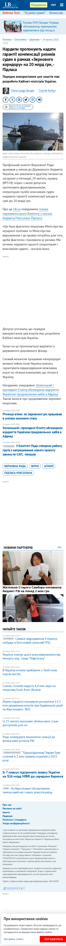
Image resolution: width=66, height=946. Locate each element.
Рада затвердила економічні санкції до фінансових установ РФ (29, 739)
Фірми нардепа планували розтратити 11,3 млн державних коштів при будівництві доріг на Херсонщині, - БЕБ (33, 705)
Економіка (20, 39)
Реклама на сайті (12, 808)
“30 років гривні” (34, 13)
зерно (35, 466)
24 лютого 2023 (51, 39)
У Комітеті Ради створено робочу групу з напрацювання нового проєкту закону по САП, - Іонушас (32, 450)
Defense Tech (11, 13)
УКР (53, 5)
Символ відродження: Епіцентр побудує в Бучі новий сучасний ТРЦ (30, 641)
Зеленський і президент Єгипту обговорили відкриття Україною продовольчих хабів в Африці (31, 389)
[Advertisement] (33, 291)
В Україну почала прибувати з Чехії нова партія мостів (30, 672)
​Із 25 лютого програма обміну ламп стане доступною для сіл (30, 723)
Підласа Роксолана (18, 473)
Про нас (7, 804)
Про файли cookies (13, 939)
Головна (7, 39)
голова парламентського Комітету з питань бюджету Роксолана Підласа (27, 213)
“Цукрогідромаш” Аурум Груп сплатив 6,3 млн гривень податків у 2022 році (31, 756)
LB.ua (17, 209)
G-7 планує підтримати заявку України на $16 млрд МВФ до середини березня (33, 774)
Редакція (7, 816)
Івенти (6, 812)
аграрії (49, 466)
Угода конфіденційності (16, 823)
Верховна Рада (15, 466)
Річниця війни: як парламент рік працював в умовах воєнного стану (32, 416)
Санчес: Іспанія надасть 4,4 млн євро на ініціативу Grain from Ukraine (29, 688)
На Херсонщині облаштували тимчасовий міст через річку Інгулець (27, 790)
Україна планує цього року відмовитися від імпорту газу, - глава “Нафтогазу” (31, 656)
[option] (33, 26)
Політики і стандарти (14, 819)
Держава (34, 39)
